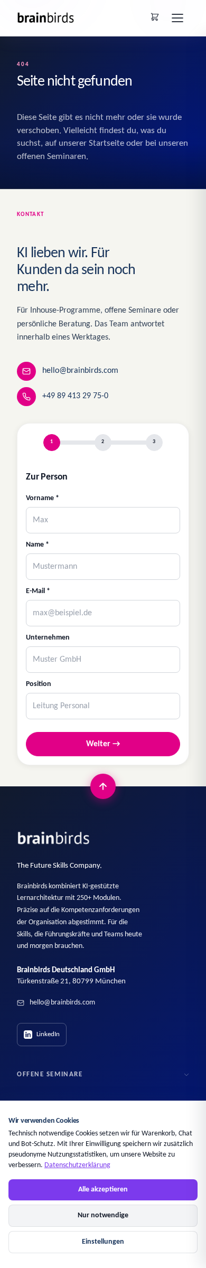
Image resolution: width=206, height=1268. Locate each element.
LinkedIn (48, 1034)
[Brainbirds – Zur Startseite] (46, 18)
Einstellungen (103, 1242)
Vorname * (42, 498)
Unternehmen (48, 638)
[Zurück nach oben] (103, 786)
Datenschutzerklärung (77, 1165)
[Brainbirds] (54, 838)
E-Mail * (38, 591)
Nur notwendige (103, 1215)
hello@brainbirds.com (80, 371)
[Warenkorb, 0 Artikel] (155, 17)
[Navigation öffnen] (177, 18)
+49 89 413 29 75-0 (75, 396)
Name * (37, 545)
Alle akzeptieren (103, 1190)
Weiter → (103, 744)
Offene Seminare (49, 1074)
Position (38, 684)
